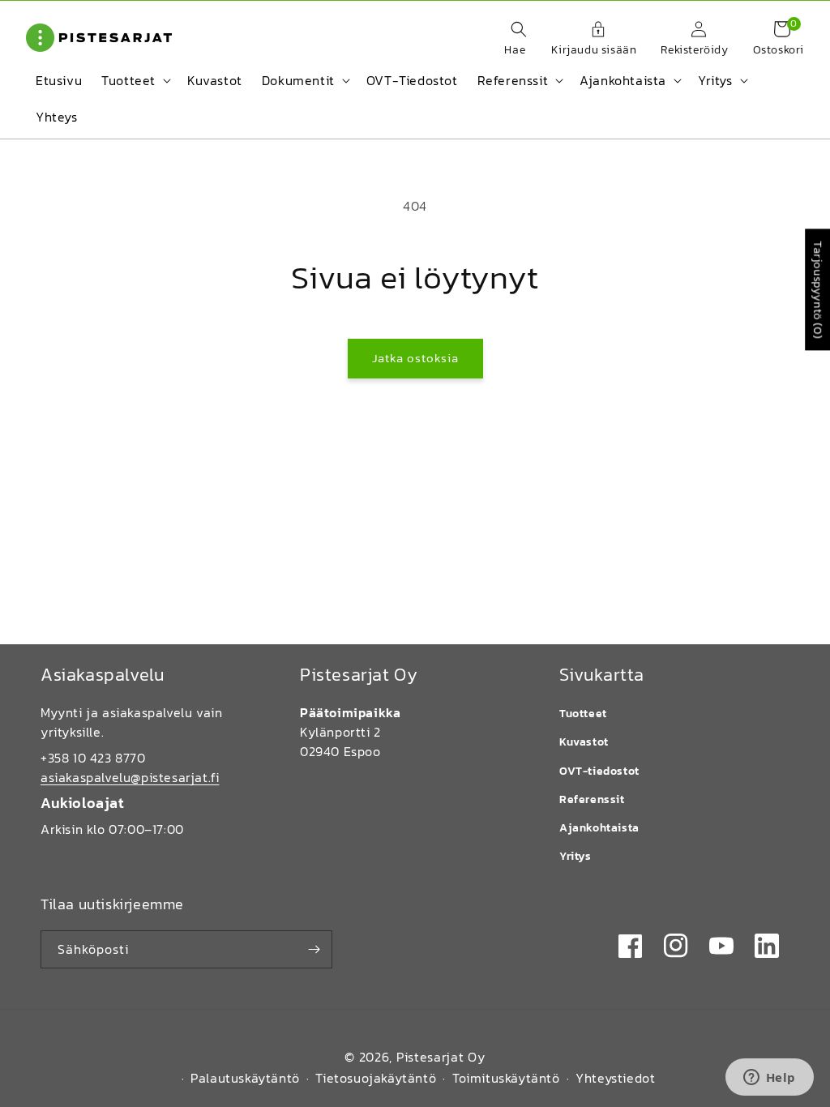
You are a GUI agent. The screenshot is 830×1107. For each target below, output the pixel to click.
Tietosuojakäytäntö (375, 1078)
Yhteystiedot (615, 1078)
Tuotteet (583, 713)
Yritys (575, 856)
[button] (510, 39)
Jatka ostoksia (415, 357)
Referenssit (592, 799)
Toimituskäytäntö (506, 1078)
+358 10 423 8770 (93, 757)
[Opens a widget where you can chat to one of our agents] (769, 1078)
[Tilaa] (314, 949)
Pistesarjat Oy (441, 1056)
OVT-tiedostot (599, 771)
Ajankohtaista (599, 827)
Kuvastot (584, 741)
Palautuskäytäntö (245, 1078)
